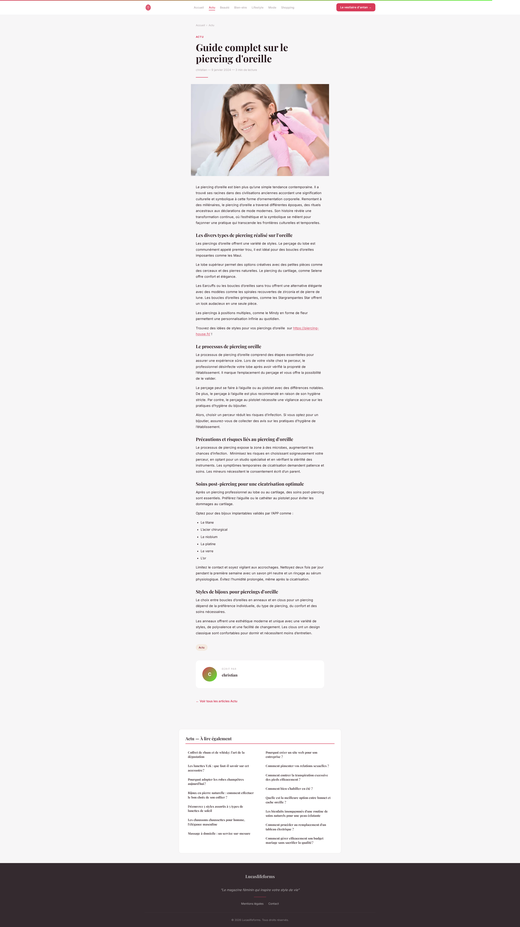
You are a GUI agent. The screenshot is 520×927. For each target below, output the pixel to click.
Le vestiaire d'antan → (356, 7)
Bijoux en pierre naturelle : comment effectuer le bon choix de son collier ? (221, 795)
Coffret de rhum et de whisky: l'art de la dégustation (216, 754)
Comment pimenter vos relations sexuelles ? (297, 766)
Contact (273, 903)
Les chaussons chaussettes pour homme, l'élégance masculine (216, 822)
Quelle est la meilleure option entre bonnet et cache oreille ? (298, 800)
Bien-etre (240, 7)
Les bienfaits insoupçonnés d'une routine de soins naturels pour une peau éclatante (297, 813)
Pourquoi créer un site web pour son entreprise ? (291, 754)
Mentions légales (252, 903)
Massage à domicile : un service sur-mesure (219, 833)
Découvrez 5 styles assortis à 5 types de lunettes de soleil (215, 808)
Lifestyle (257, 7)
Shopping (287, 7)
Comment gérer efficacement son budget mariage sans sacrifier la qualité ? (294, 840)
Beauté (224, 7)
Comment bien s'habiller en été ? (289, 789)
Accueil (199, 7)
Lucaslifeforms (260, 876)
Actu (212, 7)
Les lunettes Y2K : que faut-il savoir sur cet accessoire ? (218, 768)
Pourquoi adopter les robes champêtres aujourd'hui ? (216, 781)
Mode (272, 7)
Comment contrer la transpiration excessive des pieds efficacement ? (297, 777)
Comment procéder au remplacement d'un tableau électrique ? (296, 827)
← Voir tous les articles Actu (216, 701)
